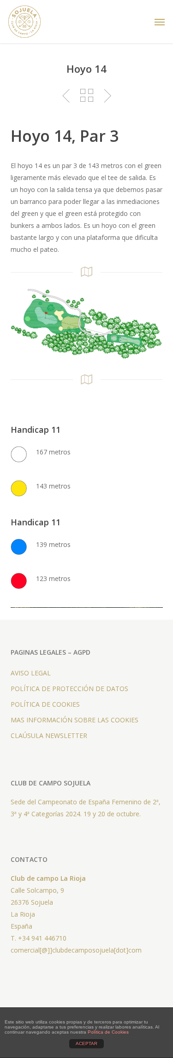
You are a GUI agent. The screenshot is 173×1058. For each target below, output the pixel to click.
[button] (160, 21)
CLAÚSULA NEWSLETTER (49, 735)
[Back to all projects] (86, 95)
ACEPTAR (86, 1043)
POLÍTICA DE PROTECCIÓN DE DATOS (69, 688)
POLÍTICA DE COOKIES (45, 704)
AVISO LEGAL (31, 673)
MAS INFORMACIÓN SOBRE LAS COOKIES (74, 719)
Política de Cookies (108, 1032)
